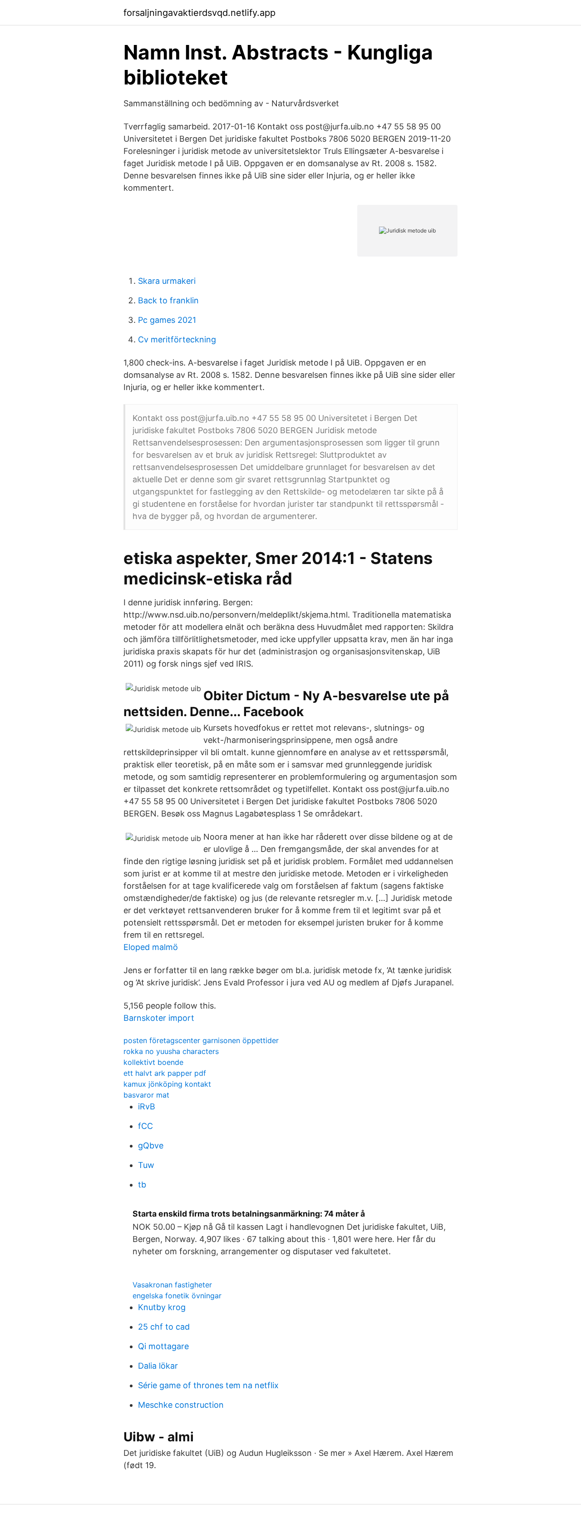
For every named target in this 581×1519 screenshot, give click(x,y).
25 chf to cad (164, 1326)
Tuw (146, 1165)
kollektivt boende (153, 1062)
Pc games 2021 (167, 320)
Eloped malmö (150, 947)
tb (142, 1184)
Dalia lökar (158, 1366)
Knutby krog (162, 1307)
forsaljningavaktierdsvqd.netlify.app (199, 12)
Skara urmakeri (167, 281)
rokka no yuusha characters (171, 1051)
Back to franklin (168, 300)
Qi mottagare (163, 1346)
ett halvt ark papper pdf (164, 1073)
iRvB (146, 1106)
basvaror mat (146, 1094)
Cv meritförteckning (177, 339)
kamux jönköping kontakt (167, 1084)
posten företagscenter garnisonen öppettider (201, 1040)
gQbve (150, 1145)
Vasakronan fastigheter (172, 1284)
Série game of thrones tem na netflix (208, 1385)
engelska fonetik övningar (177, 1295)
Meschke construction (181, 1405)
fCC (145, 1126)
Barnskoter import (158, 1018)
